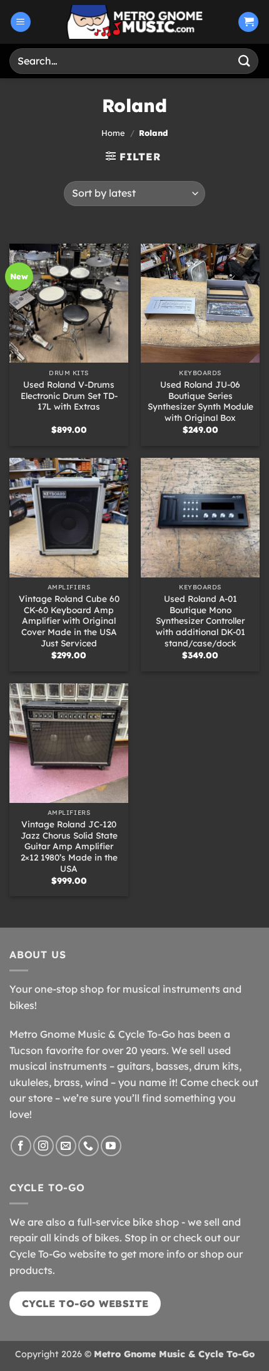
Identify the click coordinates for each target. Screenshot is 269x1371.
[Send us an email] (66, 1146)
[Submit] (244, 61)
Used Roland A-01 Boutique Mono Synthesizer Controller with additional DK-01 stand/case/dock (200, 620)
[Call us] (88, 1146)
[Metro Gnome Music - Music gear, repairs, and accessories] (134, 22)
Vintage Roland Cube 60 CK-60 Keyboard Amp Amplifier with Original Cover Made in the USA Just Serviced (69, 620)
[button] (21, 22)
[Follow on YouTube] (111, 1146)
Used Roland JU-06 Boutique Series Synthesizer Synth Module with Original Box (200, 401)
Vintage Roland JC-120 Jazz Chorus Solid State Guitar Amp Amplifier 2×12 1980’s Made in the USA (69, 846)
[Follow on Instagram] (43, 1146)
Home (113, 133)
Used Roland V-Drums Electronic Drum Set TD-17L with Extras (69, 395)
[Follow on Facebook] (21, 1146)
